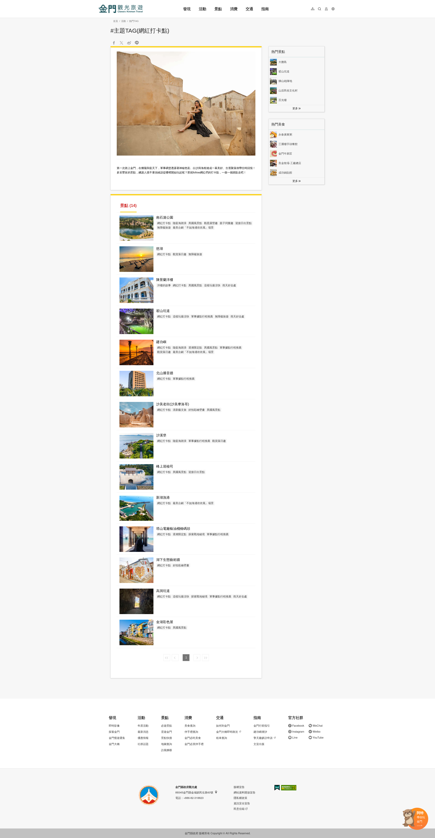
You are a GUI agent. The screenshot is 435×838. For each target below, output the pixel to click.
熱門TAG (134, 21)
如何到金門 (223, 725)
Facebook (298, 725)
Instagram (298, 731)
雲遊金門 (166, 732)
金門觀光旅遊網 (121, 9)
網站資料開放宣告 (244, 792)
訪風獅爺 (166, 750)
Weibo (316, 731)
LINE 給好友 (136, 42)
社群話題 (143, 744)
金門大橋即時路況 (227, 732)
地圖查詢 (166, 744)
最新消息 (143, 732)
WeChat (318, 725)
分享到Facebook (113, 42)
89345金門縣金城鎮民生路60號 (194, 792)
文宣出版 (259, 744)
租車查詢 (221, 738)
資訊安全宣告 (242, 803)
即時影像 (114, 725)
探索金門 (114, 732)
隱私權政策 (240, 798)
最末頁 (205, 657)
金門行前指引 (262, 725)
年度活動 (143, 725)
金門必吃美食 (193, 738)
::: (100, 2)
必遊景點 (166, 725)
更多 (295, 108)
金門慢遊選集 (117, 738)
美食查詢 (190, 725)
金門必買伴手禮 (194, 744)
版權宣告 (239, 787)
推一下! (121, 42)
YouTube (318, 737)
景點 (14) (128, 205)
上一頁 (175, 657)
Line (295, 737)
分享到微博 (129, 42)
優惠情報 (143, 738)
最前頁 (166, 657)
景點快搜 (166, 738)
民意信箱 (239, 809)
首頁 (115, 21)
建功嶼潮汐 (260, 732)
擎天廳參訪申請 (263, 738)
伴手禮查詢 (191, 732)
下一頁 (197, 657)
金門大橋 (114, 744)
